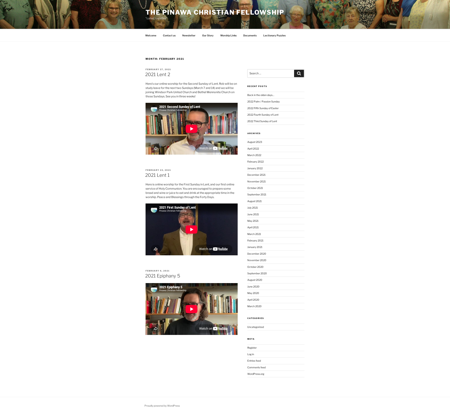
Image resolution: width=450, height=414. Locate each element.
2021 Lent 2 (157, 74)
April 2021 (253, 227)
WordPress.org (255, 373)
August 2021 (254, 201)
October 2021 (255, 187)
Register (252, 347)
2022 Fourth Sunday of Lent (262, 114)
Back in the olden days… (261, 94)
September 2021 (256, 194)
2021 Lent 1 (157, 175)
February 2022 (255, 161)
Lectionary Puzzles (274, 35)
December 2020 (256, 253)
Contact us (169, 35)
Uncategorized (255, 326)
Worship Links (228, 35)
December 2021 (256, 174)
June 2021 (253, 214)
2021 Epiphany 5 (162, 276)
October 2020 (255, 266)
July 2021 (252, 207)
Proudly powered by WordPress (162, 405)
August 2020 (254, 279)
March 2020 (254, 306)
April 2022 (253, 148)
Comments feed (256, 367)
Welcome (150, 35)
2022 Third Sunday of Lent (262, 121)
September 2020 (257, 273)
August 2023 (254, 141)
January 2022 (255, 168)
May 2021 (253, 220)
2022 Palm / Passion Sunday (263, 101)
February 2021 (255, 240)
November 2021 (256, 181)
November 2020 (256, 260)
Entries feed (254, 360)
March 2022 (254, 155)
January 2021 (254, 246)
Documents (250, 35)
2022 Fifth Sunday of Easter (263, 108)
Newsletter (188, 35)
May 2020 (253, 293)
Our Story (208, 35)
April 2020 (253, 299)
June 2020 (253, 286)
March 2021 (254, 233)
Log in (250, 354)
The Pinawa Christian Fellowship (215, 12)
